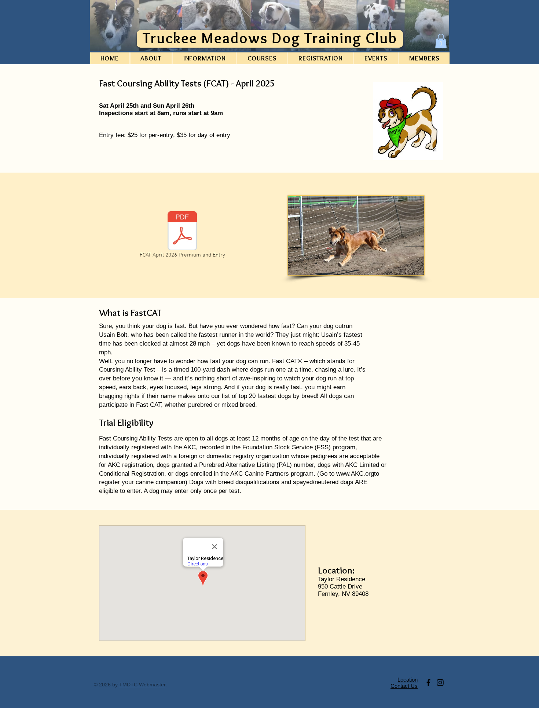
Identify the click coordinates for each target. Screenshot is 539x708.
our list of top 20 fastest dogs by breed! (265, 395)
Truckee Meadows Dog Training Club (270, 38)
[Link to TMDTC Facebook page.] (428, 682)
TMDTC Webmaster (142, 684)
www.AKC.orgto (357, 473)
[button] (441, 41)
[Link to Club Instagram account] (440, 682)
